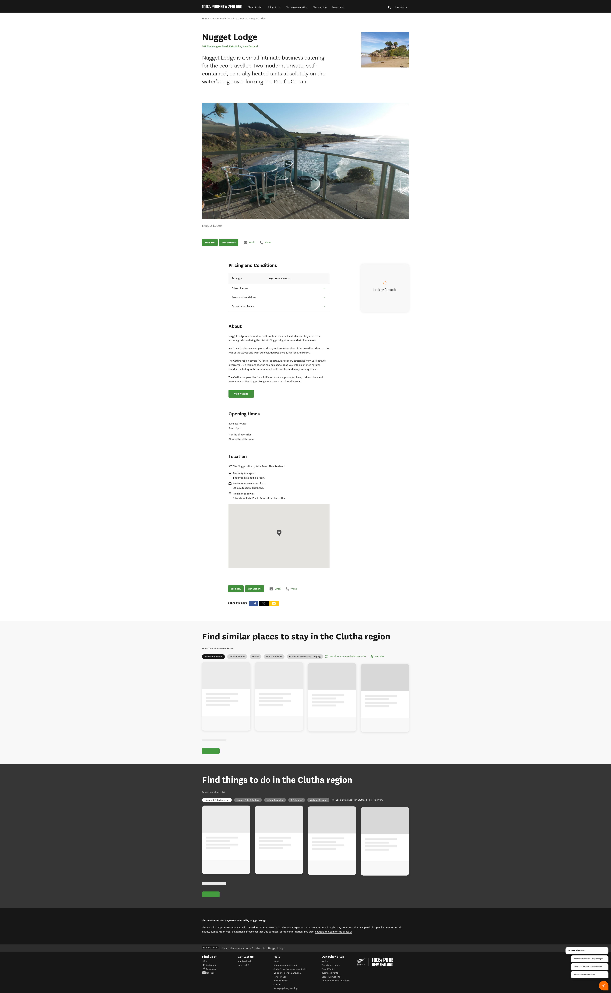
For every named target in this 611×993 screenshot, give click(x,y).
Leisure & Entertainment (216, 800)
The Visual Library (331, 965)
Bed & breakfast (274, 656)
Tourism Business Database (336, 980)
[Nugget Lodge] (385, 49)
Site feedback (244, 961)
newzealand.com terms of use (333, 931)
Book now (210, 242)
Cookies (278, 984)
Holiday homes (237, 656)
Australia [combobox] (400, 7)
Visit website (229, 242)
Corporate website (331, 976)
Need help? (243, 965)
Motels (255, 656)
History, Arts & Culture (247, 800)
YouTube (210, 973)
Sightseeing (297, 800)
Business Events (330, 973)
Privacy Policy (281, 980)
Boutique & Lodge (213, 656)
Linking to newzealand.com (287, 973)
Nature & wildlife (275, 800)
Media (325, 961)
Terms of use (280, 976)
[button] (255, 7)
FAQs (276, 961)
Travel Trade (328, 969)
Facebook (211, 969)
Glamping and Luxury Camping (305, 656)
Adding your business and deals (290, 969)
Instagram (211, 965)
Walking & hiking (318, 800)
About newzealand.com (285, 965)
